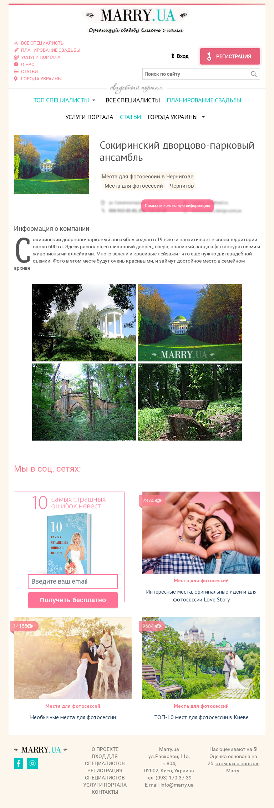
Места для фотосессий (201, 580)
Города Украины (173, 117)
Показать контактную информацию (177, 205)
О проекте (105, 749)
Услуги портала (89, 117)
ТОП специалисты (61, 100)
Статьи (130, 117)
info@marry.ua (177, 785)
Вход (182, 56)
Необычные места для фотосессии (73, 717)
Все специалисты (133, 100)
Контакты (105, 792)
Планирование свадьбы (204, 100)
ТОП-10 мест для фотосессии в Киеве (201, 717)
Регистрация (233, 56)
